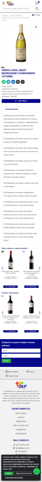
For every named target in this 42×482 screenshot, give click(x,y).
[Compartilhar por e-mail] (18, 82)
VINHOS (21, 417)
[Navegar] (3, 268)
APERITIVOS (21, 421)
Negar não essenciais (24, 473)
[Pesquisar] (37, 8)
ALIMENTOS (21, 430)
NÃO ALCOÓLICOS (21, 426)
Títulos (31, 372)
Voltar (37, 15)
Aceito (8, 473)
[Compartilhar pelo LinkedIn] (13, 82)
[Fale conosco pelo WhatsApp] (36, 471)
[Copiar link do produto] (23, 82)
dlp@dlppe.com (22, 448)
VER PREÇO (22, 101)
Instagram (22, 451)
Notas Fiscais (13, 376)
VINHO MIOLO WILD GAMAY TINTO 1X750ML (10, 272)
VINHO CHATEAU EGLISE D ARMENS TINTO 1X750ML (31, 317)
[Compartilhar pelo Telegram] (8, 82)
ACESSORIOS (21, 434)
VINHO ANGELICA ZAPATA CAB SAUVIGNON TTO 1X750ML (31, 273)
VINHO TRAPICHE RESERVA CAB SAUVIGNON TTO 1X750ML (10, 317)
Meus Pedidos (13, 372)
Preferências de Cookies (14, 477)
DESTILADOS (21, 413)
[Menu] (3, 3)
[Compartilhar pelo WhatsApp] (4, 82)
